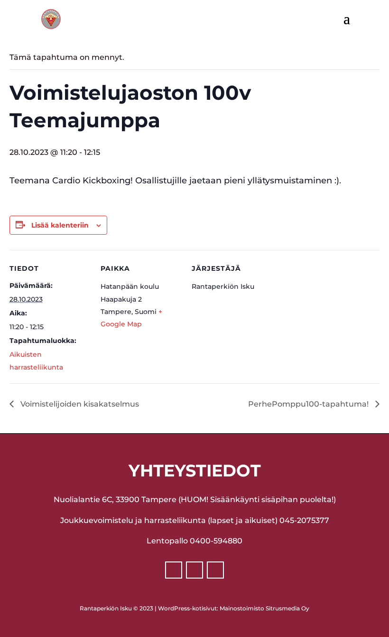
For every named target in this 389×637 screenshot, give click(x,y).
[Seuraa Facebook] (173, 570)
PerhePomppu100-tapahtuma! (309, 404)
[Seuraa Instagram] (194, 570)
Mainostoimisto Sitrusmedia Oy (264, 608)
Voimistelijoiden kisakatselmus (79, 404)
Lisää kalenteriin (60, 225)
